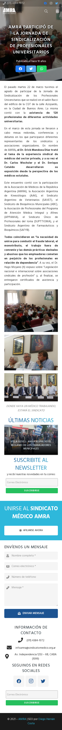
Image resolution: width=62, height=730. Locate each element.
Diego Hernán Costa (41, 721)
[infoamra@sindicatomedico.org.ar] (10, 648)
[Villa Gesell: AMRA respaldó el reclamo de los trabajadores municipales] (31, 440)
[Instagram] (51, 3)
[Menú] (57, 11)
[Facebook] (45, 3)
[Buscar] (46, 11)
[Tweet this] (31, 68)
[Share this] (20, 68)
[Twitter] (56, 3)
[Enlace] (9, 11)
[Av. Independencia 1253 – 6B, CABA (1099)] (8, 657)
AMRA (22, 719)
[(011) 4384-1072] (22, 640)
